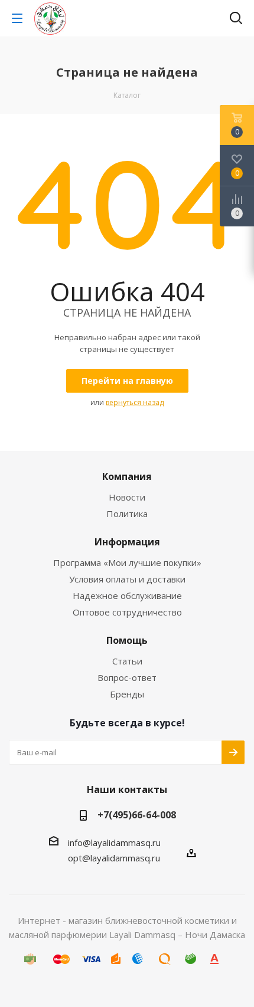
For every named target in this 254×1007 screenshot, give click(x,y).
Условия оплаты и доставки (127, 579)
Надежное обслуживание (127, 595)
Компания (127, 476)
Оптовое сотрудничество (127, 612)
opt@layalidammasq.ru (114, 858)
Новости (127, 497)
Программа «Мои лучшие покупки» (127, 562)
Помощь (127, 640)
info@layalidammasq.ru (114, 842)
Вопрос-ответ (127, 677)
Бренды (127, 694)
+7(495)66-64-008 (136, 814)
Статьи (127, 661)
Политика (127, 513)
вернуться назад (135, 402)
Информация (127, 541)
